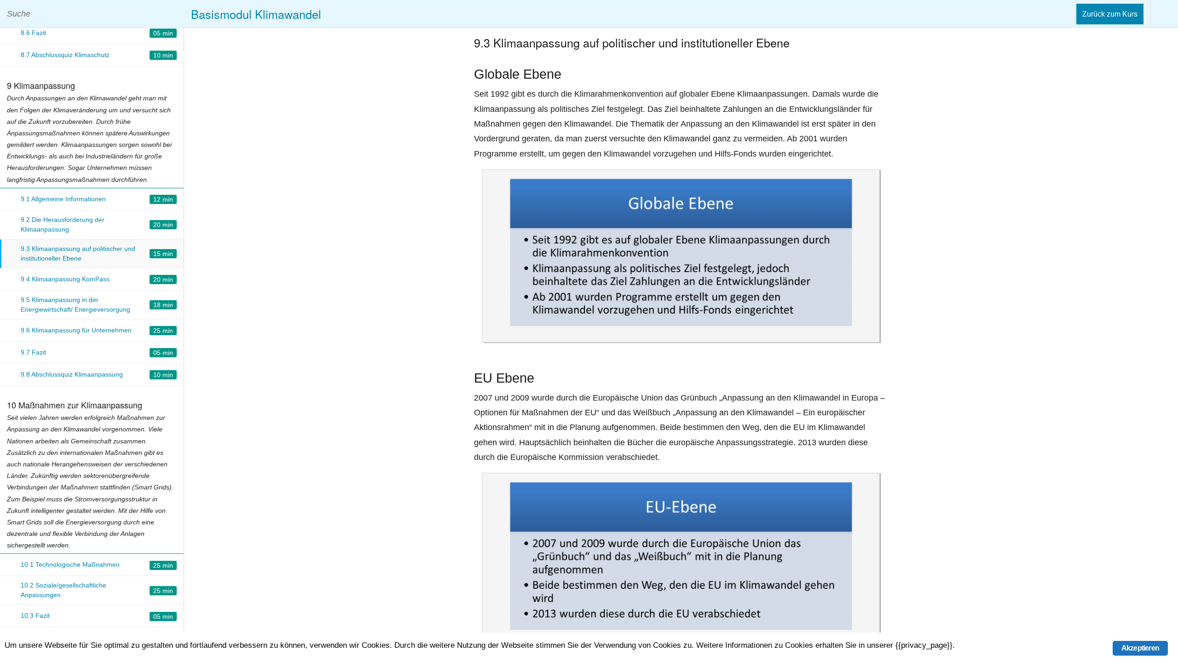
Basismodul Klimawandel (256, 14)
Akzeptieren (1140, 648)
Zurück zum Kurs (1110, 14)
